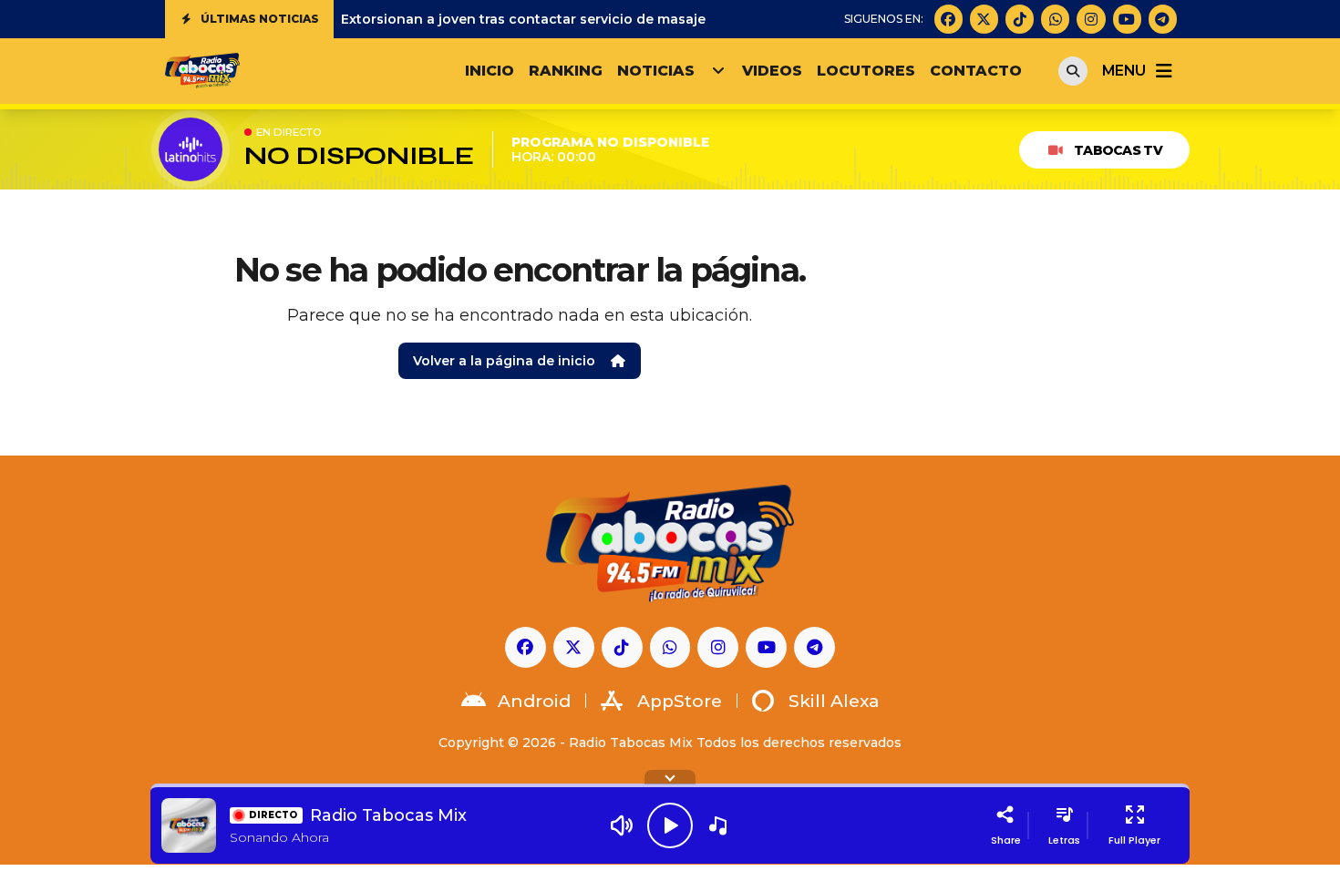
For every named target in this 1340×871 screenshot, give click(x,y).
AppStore (679, 701)
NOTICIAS (656, 70)
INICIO (489, 70)
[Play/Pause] (670, 825)
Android (534, 701)
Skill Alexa (834, 701)
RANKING (566, 70)
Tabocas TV (1118, 150)
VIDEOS (772, 70)
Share (1006, 840)
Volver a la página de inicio (504, 361)
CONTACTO (976, 70)
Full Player (1134, 840)
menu (1123, 70)
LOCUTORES (866, 70)
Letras (1064, 840)
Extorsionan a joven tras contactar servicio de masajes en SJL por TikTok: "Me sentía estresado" (667, 19)
